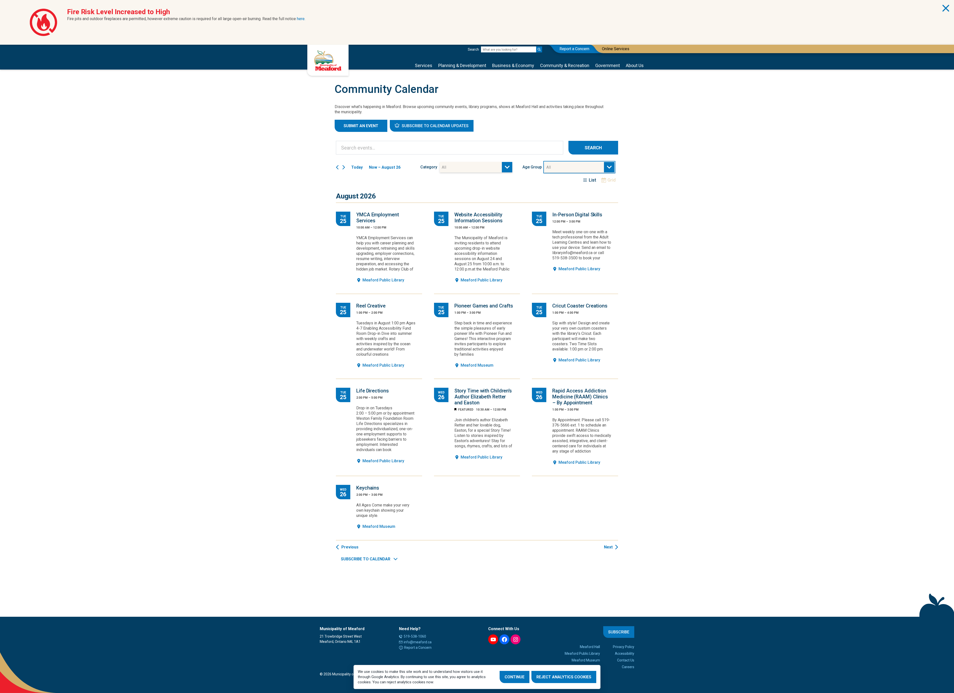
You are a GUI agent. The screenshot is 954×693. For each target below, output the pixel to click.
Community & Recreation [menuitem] (564, 65)
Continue (514, 677)
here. (301, 18)
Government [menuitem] (607, 65)
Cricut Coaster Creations (579, 306)
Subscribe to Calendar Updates (435, 125)
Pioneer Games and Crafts (483, 306)
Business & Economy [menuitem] (513, 65)
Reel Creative (371, 306)
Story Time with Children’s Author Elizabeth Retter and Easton (483, 397)
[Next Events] (343, 167)
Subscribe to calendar (365, 559)
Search (473, 49)
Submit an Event (361, 125)
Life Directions (372, 391)
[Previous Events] (337, 167)
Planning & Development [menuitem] (462, 65)
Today (357, 167)
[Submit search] (539, 49)
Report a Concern (418, 648)
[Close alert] (946, 8)
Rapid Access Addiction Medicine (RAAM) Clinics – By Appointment (580, 397)
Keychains (367, 488)
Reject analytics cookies (563, 677)
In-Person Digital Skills (577, 215)
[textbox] (445, 167)
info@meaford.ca (418, 642)
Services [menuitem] (423, 65)
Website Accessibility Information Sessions (478, 218)
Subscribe (618, 632)
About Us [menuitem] (635, 65)
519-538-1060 (415, 636)
